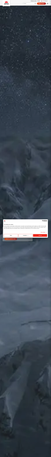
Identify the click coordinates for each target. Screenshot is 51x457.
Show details (43, 232)
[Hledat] (35, 3)
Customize (25, 235)
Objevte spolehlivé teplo (10, 238)
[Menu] (47, 3)
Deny (11, 235)
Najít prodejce (41, 3)
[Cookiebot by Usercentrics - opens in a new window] (42, 221)
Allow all (40, 235)
